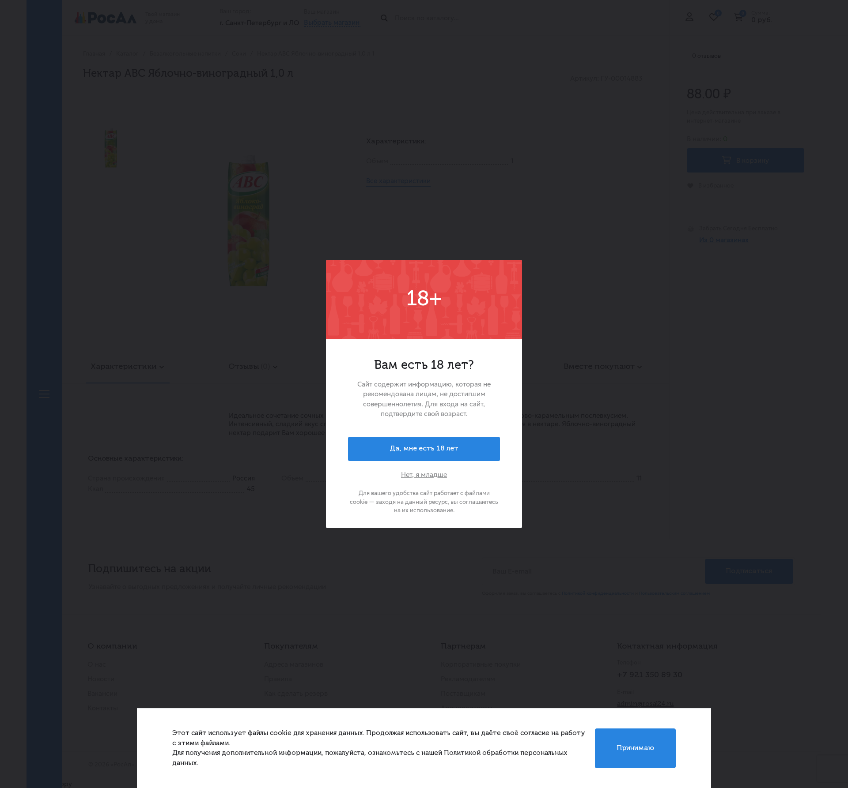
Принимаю (635, 748)
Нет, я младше (424, 474)
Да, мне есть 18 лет (424, 448)
